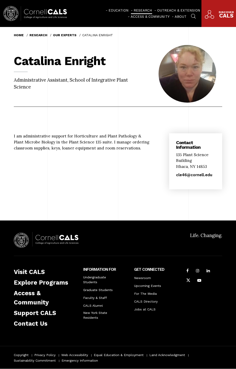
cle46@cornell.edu (194, 175)
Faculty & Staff (95, 298)
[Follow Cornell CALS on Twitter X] (188, 281)
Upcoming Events (147, 286)
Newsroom (142, 278)
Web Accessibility (74, 355)
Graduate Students (98, 290)
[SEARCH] (193, 15)
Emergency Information (80, 360)
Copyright (21, 355)
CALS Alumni (93, 305)
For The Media (145, 293)
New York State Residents (95, 315)
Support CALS (35, 312)
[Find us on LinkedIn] (208, 271)
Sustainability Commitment (35, 360)
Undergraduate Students (94, 279)
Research (143, 10)
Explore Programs (41, 282)
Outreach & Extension (178, 10)
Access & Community (150, 17)
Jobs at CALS (145, 309)
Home (19, 35)
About (180, 17)
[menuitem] (117, 10)
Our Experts (65, 35)
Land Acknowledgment (167, 355)
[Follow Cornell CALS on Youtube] (199, 281)
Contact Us (30, 323)
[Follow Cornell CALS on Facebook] (187, 271)
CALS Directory (146, 301)
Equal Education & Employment (119, 355)
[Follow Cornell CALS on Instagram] (197, 271)
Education (119, 10)
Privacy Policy (45, 355)
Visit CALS (29, 271)
